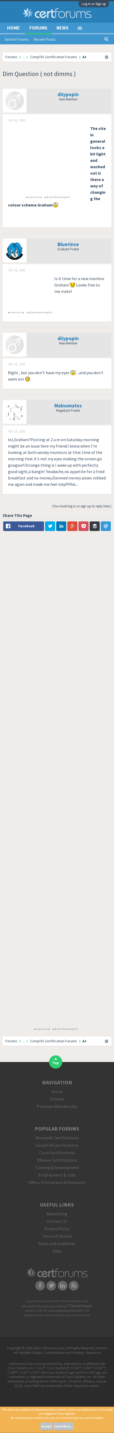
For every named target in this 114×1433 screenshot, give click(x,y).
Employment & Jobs (57, 1175)
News (62, 28)
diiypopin (68, 94)
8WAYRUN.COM (79, 1311)
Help (57, 1251)
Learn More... (63, 1426)
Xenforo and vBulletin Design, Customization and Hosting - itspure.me (60, 1350)
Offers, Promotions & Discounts (57, 1182)
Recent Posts (44, 39)
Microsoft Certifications (57, 1137)
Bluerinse (68, 244)
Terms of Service (57, 1236)
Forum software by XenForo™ (43, 1301)
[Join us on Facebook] (40, 1285)
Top (55, 1063)
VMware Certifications (57, 1160)
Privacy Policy (57, 1228)
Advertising (57, 1213)
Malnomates (68, 405)
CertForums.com (80, 1315)
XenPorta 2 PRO (34, 1311)
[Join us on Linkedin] (62, 1285)
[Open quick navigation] (107, 57)
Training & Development (57, 1167)
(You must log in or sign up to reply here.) (81, 506)
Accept (46, 1426)
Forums (38, 28)
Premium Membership (57, 1106)
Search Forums (17, 39)
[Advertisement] (47, 158)
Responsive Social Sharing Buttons (45, 1315)
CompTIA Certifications (57, 1145)
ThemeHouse (80, 1305)
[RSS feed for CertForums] (74, 1285)
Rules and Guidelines (57, 1243)
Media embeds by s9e (75, 1301)
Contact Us (57, 1221)
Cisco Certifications (57, 1152)
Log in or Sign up (94, 4)
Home (13, 28)
